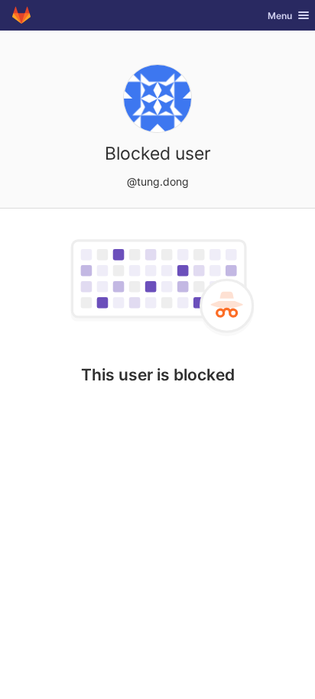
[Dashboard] (21, 15)
